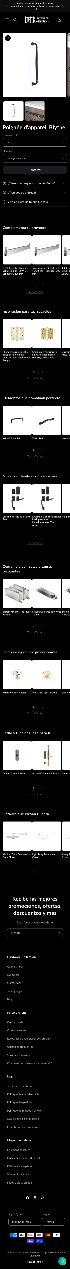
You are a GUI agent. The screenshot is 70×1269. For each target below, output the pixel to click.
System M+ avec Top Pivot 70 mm (16, 613)
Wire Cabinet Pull (12, 438)
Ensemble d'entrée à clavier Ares (17, 518)
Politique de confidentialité (23, 1094)
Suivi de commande (19, 1055)
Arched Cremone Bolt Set (45, 773)
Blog (9, 999)
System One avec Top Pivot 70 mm (46, 613)
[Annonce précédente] (7, 6)
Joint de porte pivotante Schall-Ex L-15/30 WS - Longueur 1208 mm (15, 271)
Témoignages (14, 991)
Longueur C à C (11, 135)
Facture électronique (19, 1182)
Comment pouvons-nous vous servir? (29, 1063)
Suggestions (14, 982)
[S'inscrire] (59, 933)
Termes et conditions (19, 1086)
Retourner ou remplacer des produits (29, 1038)
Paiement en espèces (19, 1166)
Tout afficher (35, 291)
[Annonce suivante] (63, 6)
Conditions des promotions (23, 1127)
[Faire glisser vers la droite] (43, 285)
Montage (7, 151)
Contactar (35, 169)
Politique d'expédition (20, 1102)
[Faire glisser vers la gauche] (27, 285)
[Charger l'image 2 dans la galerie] (35, 111)
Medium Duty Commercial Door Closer (16, 856)
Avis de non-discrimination (23, 1118)
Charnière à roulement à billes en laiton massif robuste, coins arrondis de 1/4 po (16, 356)
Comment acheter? (18, 1149)
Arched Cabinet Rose (14, 773)
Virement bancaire (18, 1174)
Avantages (13, 974)
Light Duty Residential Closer (43, 856)
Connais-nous (15, 966)
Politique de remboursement (24, 1110)
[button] (7, 20)
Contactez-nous (16, 1030)
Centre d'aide (15, 1022)
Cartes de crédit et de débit (23, 1158)
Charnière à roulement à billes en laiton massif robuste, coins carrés (44, 355)
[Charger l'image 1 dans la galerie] (13, 111)
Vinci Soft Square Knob (44, 692)
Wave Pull (37, 438)
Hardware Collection (29, 1252)
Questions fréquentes (20, 1046)
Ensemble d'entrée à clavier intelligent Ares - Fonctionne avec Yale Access (46, 521)
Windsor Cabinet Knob (15, 692)
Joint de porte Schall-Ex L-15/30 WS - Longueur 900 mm (46, 271)
